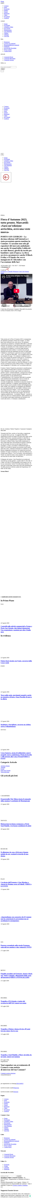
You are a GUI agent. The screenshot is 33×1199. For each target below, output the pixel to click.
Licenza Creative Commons (20, 1185)
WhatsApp (16, 1088)
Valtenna (6, 34)
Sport (5, 7)
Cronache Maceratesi (9, 58)
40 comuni (7, 16)
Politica (6, 10)
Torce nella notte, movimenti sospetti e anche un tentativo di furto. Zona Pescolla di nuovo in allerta (16, 697)
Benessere (6, 13)
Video (5, 15)
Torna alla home (5, 772)
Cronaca (6, 6)
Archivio (6, 18)
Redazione (7, 42)
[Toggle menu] (2, 71)
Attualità (3, 767)
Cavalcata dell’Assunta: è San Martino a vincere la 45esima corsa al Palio (16, 884)
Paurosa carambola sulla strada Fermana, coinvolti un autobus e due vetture (16, 946)
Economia (6, 9)
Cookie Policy (8, 51)
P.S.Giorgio (7, 28)
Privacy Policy (8, 49)
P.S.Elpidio (7, 25)
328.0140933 (19, 1083)
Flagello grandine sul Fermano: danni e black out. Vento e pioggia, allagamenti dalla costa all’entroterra (16, 975)
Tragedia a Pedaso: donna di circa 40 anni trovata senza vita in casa (15, 1030)
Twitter (6, 1166)
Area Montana (8, 31)
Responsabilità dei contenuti (11, 45)
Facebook (6, 1164)
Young (6, 12)
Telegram (15, 1091)
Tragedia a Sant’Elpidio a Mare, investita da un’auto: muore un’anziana (16, 1056)
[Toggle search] (2, 154)
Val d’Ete (6, 36)
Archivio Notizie (5, 766)
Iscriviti (19, 1176)
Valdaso (6, 33)
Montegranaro (8, 30)
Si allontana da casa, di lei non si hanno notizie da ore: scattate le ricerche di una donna (14, 854)
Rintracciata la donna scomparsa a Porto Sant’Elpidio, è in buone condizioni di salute (16, 825)
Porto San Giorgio (5, 770)
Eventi (2, 769)
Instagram (6, 1169)
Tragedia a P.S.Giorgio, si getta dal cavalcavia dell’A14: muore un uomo (13, 1002)
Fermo (6, 24)
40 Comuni (7, 117)
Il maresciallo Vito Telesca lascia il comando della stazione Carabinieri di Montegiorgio (16, 800)
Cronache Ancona (9, 60)
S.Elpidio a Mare (8, 27)
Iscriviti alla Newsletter (10, 48)
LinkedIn (6, 1167)
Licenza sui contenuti (9, 43)
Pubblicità (6, 46)
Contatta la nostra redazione (8, 1073)
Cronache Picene (8, 57)
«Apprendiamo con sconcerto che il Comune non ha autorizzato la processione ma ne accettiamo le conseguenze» (16, 919)
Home (2, 1)
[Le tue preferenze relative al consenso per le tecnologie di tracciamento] (30, 1196)
